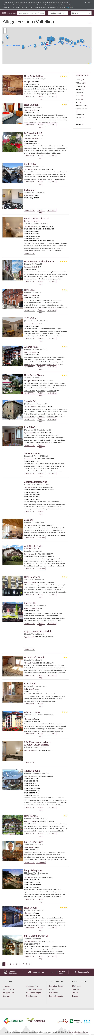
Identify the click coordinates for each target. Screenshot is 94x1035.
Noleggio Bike (8, 993)
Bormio (78, 80)
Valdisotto (79, 83)
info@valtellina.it (75, 1032)
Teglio (78, 102)
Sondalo (78, 89)
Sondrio (75, 989)
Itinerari (6, 996)
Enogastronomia (56, 996)
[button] (47, 43)
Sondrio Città (80, 105)
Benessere (53, 993)
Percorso (6, 986)
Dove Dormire (8, 989)
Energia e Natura (56, 986)
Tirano (78, 99)
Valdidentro (80, 86)
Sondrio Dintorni (82, 109)
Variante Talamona (34, 989)
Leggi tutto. (69, 7)
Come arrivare (32, 986)
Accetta (87, 2)
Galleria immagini (34, 993)
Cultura (52, 989)
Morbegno (76, 986)
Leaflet (90, 63)
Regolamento (31, 996)
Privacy (86, 1032)
